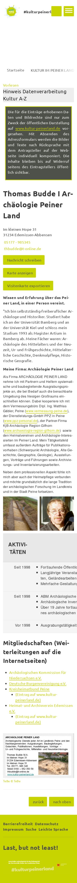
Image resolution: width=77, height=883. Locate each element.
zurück (38, 802)
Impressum (13, 829)
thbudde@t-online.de (22, 248)
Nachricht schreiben (24, 260)
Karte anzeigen (20, 273)
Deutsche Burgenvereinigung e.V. (37, 683)
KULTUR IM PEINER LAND (52, 70)
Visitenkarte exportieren (28, 285)
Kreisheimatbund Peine (29, 689)
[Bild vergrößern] (20, 513)
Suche (31, 829)
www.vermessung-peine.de (46, 411)
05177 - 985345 (16, 242)
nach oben (62, 802)
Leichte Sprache (53, 829)
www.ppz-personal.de (20, 420)
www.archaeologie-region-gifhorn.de (32, 430)
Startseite (15, 70)
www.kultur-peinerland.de (37, 128)
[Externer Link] (38, 865)
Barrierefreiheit (18, 823)
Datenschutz (46, 823)
